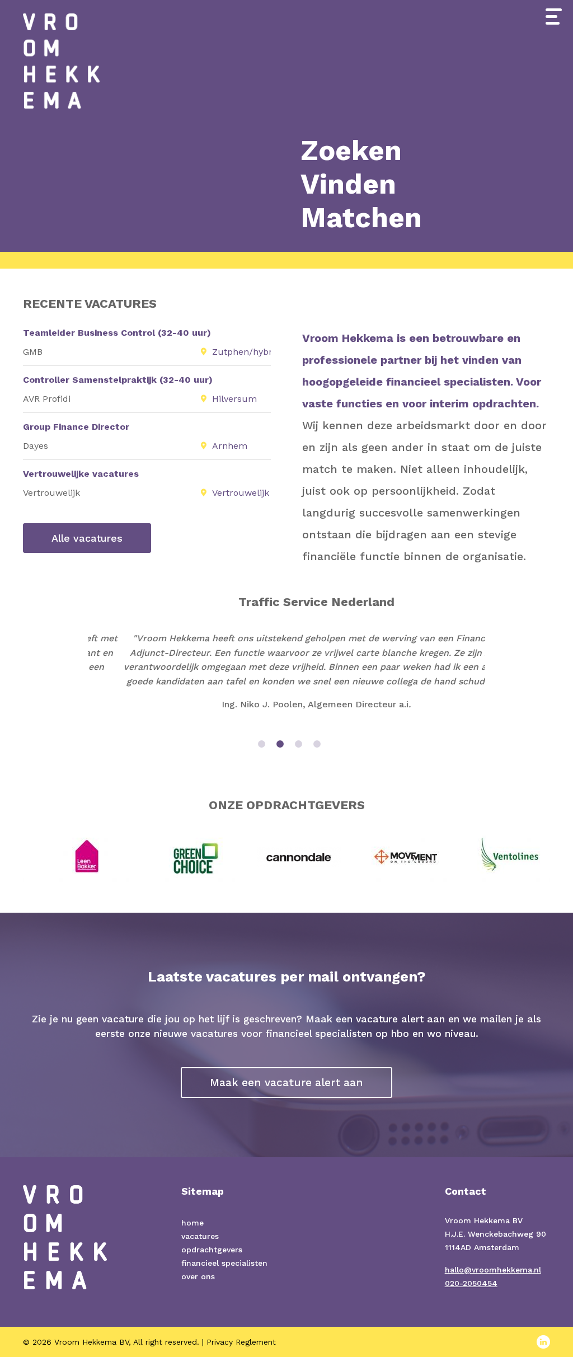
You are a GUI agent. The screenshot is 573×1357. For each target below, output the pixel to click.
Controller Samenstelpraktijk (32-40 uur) (118, 379)
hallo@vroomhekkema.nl (493, 1269)
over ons (198, 1276)
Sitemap (202, 1191)
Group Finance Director (76, 426)
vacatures (200, 1236)
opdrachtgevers (211, 1249)
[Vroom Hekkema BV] (61, 53)
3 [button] (298, 744)
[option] (286, 658)
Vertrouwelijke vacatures (81, 473)
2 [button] (280, 744)
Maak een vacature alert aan (286, 1082)
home (192, 1222)
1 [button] (261, 744)
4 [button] (317, 744)
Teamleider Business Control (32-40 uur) (117, 332)
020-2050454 (471, 1283)
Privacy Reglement (241, 1341)
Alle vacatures (87, 538)
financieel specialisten (224, 1263)
